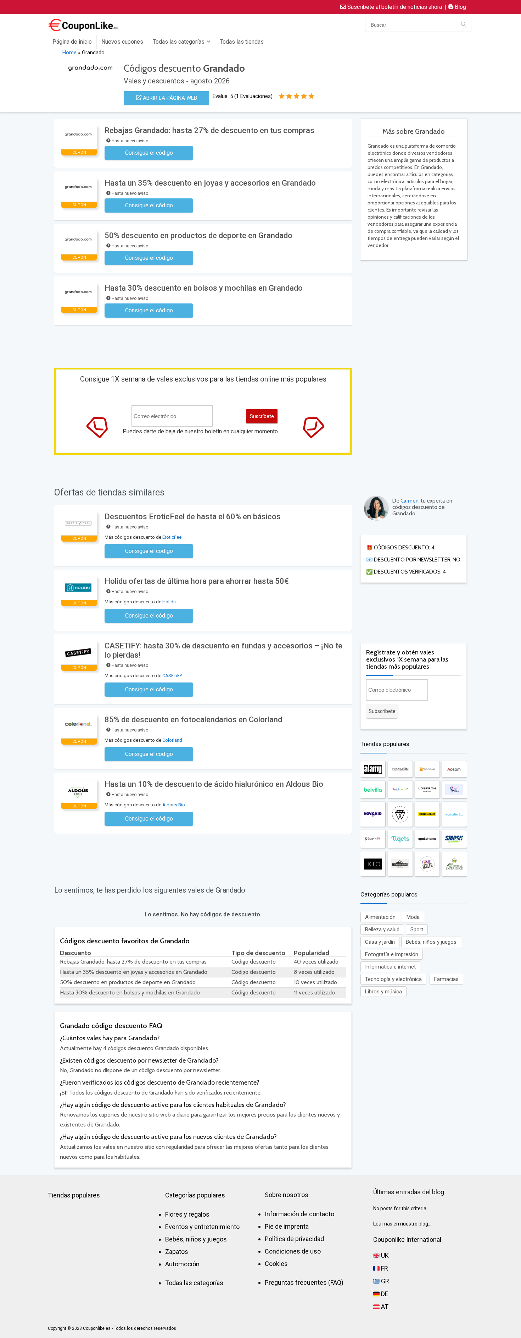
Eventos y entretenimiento (202, 1226)
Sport (416, 929)
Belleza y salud (382, 929)
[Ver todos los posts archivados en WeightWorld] (400, 789)
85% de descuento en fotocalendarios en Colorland (193, 719)
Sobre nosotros (286, 1195)
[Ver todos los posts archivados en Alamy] (372, 769)
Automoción (182, 1264)
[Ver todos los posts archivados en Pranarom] (400, 769)
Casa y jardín (380, 942)
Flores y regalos (187, 1214)
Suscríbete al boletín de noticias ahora (394, 7)
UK (384, 1255)
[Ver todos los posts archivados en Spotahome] (427, 839)
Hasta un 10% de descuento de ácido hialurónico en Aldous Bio (214, 784)
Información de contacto (299, 1214)
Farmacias (446, 979)
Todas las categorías (179, 41)
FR (384, 1268)
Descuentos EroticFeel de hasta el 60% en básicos (193, 516)
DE (384, 1294)
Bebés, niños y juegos (431, 942)
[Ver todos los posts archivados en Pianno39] (372, 839)
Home (69, 52)
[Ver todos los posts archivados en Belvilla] (372, 789)
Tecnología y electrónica (393, 979)
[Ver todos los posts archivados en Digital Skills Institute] (454, 789)
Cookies (276, 1263)
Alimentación (380, 917)
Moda (413, 917)
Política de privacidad (294, 1239)
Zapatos (176, 1251)
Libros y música (383, 991)
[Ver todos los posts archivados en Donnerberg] (400, 863)
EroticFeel (172, 537)
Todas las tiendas (242, 41)
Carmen (409, 501)
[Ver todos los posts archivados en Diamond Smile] (400, 814)
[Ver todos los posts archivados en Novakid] (372, 814)
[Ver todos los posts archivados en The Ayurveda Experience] (454, 863)
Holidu (169, 601)
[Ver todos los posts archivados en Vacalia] (454, 814)
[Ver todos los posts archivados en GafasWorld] (427, 769)
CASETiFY (172, 675)
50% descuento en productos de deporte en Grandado (198, 235)
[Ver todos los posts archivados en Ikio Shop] (372, 863)
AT (384, 1306)
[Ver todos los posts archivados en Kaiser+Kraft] (427, 814)
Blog (459, 7)
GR (384, 1281)
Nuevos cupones (122, 41)
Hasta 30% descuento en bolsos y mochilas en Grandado (204, 288)
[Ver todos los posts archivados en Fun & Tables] (427, 863)
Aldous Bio (173, 804)
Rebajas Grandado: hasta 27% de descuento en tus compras (209, 130)
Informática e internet (390, 967)
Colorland (172, 740)
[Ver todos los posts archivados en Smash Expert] (454, 839)
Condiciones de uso (293, 1251)
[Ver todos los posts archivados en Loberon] (427, 789)
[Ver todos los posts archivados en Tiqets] (400, 839)
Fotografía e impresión (391, 954)
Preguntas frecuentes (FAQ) (304, 1282)
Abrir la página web (169, 98)
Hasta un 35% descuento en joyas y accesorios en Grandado (210, 183)
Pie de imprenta (287, 1226)
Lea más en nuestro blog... (402, 1224)
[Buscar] (463, 25)
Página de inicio (72, 41)
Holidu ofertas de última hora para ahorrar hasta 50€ (197, 581)
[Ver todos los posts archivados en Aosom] (454, 769)
